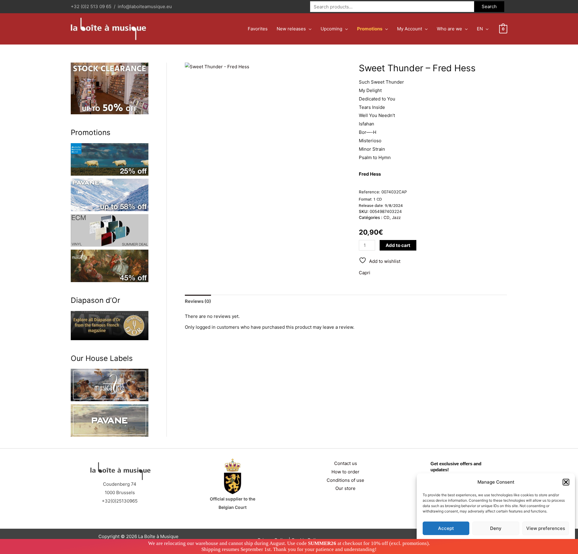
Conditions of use (345, 480)
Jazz (396, 217)
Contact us (345, 463)
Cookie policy (480, 542)
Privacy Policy (507, 542)
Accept (446, 528)
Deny (496, 528)
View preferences (545, 528)
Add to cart (398, 245)
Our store (345, 488)
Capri (364, 272)
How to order (345, 472)
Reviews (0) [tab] (198, 301)
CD (387, 217)
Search (489, 6)
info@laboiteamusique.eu (145, 6)
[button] (566, 482)
